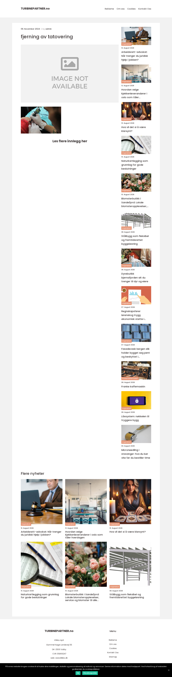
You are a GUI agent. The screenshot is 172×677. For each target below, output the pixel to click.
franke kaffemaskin (130, 378)
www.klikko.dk (61, 658)
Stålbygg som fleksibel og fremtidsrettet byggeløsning (135, 240)
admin (48, 29)
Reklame (109, 8)
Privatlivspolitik (90, 673)
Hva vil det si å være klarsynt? (133, 129)
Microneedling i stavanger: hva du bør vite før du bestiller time (135, 453)
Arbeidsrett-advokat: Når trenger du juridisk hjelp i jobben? (134, 55)
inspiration (126, 44)
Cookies (131, 8)
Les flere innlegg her (69, 141)
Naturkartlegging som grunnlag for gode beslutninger (134, 164)
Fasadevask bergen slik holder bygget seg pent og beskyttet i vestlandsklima (135, 353)
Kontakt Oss (144, 8)
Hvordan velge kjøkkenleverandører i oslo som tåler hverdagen (134, 93)
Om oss (121, 8)
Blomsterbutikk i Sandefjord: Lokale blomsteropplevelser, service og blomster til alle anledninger (134, 202)
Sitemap (113, 656)
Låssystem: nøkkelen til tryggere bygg (135, 418)
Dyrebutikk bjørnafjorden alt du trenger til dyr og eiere (134, 277)
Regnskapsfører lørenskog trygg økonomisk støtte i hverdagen (132, 315)
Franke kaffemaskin (133, 386)
